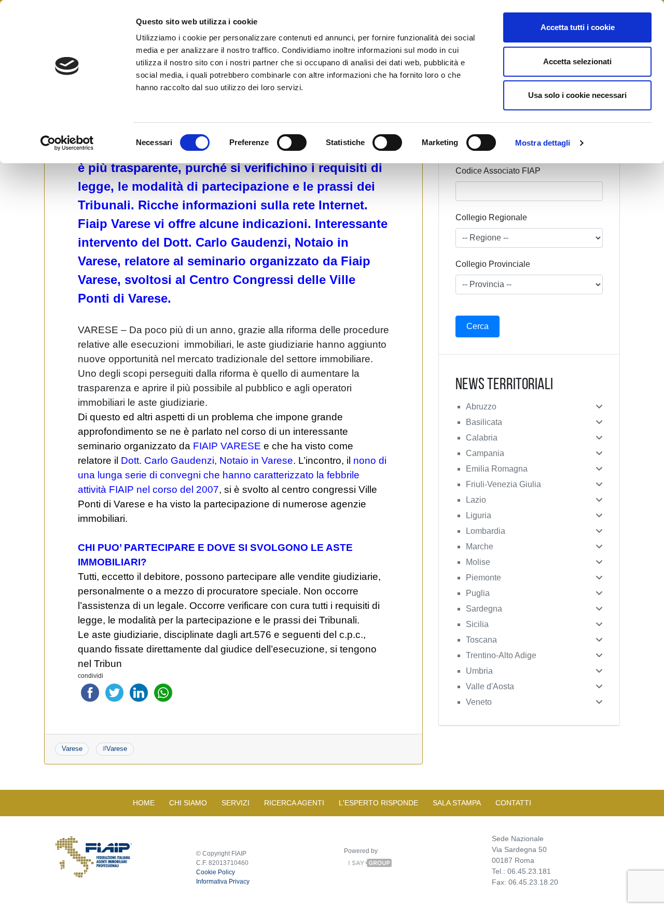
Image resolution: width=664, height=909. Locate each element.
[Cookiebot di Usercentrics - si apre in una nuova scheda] (67, 143)
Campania (485, 453)
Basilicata (484, 422)
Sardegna (484, 608)
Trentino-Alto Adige (501, 655)
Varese (72, 748)
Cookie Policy (215, 872)
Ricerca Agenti (294, 803)
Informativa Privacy (223, 881)
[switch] (292, 142)
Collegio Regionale (491, 217)
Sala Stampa (457, 803)
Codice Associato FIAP (498, 170)
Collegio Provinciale (492, 264)
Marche (479, 546)
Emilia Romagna (497, 468)
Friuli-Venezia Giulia (503, 484)
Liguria (478, 515)
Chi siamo (188, 803)
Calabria (481, 437)
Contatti (513, 803)
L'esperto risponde (378, 803)
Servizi (236, 803)
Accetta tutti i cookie (578, 27)
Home (144, 803)
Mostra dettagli (543, 142)
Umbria (479, 670)
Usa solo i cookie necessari (577, 95)
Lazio (476, 499)
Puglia (478, 593)
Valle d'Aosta (490, 686)
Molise (478, 562)
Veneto (479, 702)
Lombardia (485, 531)
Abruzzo (481, 406)
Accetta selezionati (577, 61)
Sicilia (477, 624)
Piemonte (483, 577)
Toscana (481, 639)
